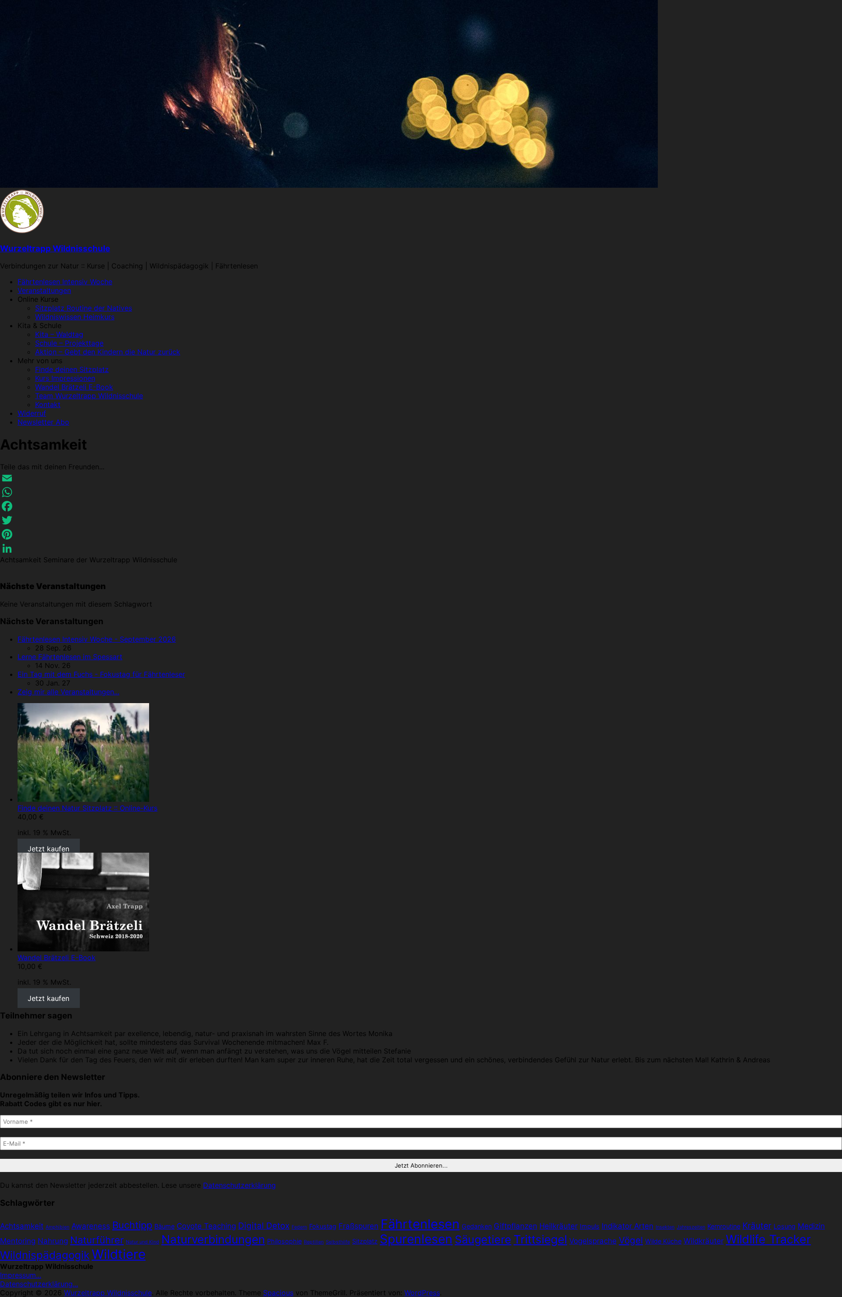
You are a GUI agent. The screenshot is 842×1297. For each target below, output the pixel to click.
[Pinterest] (421, 534)
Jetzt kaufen (48, 848)
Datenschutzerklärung (239, 1185)
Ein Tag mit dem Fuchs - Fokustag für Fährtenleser (101, 674)
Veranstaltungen (44, 290)
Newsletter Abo (43, 422)
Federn (299, 1227)
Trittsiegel (540, 1239)
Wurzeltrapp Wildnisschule (55, 248)
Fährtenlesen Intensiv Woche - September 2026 (97, 639)
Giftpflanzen (515, 1226)
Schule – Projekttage (69, 343)
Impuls (589, 1226)
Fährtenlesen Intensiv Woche (65, 281)
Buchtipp (132, 1225)
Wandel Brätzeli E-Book (74, 386)
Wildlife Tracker (768, 1239)
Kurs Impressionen (65, 378)
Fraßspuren (358, 1226)
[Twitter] (421, 520)
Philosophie (284, 1241)
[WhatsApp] (421, 492)
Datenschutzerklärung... (39, 1283)
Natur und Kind (142, 1242)
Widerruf (32, 413)
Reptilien (314, 1242)
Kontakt (48, 404)
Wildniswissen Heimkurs (74, 316)
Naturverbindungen (213, 1239)
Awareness (90, 1226)
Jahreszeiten (691, 1227)
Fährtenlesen (420, 1224)
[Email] (421, 478)
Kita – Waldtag (59, 334)
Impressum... (20, 1275)
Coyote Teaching (206, 1226)
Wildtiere (119, 1254)
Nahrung (53, 1240)
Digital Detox (263, 1226)
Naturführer (97, 1240)
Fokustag (322, 1226)
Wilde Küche (663, 1241)
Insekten (665, 1227)
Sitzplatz (365, 1241)
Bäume (164, 1226)
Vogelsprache (593, 1240)
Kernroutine (723, 1226)
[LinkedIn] (421, 548)
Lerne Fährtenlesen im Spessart (70, 656)
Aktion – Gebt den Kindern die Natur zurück (107, 351)
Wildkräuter (704, 1240)
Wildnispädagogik (44, 1255)
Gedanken (477, 1226)
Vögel (631, 1240)
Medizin (811, 1226)
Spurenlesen (416, 1239)
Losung (785, 1226)
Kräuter (756, 1226)
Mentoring (18, 1240)
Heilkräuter (558, 1226)
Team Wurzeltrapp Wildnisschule (89, 395)
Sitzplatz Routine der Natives (83, 308)
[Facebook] (421, 506)
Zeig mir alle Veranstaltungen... (68, 691)
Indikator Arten (627, 1226)
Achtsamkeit (21, 1226)
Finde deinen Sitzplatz (72, 369)
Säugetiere (483, 1239)
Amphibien (57, 1227)
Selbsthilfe (338, 1242)
